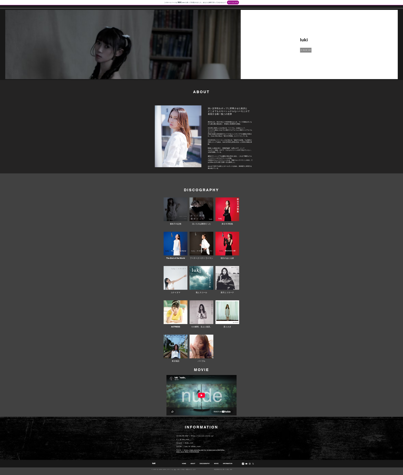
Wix (175, 469)
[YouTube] (246, 464)
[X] (253, 464)
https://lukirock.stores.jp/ (202, 436)
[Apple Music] (243, 464)
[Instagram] (250, 464)
